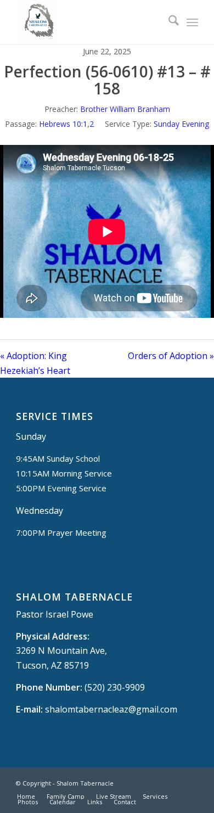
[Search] (168, 22)
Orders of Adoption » (171, 356)
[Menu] (192, 22)
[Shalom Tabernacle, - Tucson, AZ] (88, 22)
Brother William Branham (125, 109)
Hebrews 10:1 (63, 124)
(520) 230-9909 (115, 687)
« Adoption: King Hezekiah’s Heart (35, 363)
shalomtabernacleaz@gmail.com (111, 709)
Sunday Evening (181, 124)
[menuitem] (168, 22)
